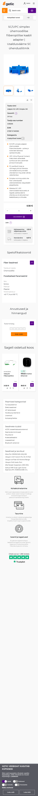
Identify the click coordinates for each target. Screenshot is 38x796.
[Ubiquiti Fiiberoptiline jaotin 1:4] (10, 362)
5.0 (23, 370)
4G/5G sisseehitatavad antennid (16, 430)
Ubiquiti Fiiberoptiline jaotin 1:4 (8, 375)
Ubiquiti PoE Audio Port (13, 463)
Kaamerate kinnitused (13, 433)
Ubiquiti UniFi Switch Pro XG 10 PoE (18, 457)
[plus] (31, 211)
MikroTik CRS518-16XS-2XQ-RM (16, 455)
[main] (9, 3)
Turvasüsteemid (11, 405)
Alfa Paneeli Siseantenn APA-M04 (17, 465)
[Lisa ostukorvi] (16, 387)
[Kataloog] (4, 10)
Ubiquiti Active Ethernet (25, 374)
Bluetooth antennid (12, 443)
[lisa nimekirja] (31, 100)
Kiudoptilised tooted (13, 17)
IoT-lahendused (10, 411)
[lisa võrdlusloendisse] (27, 100)
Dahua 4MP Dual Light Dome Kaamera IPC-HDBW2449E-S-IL (16, 469)
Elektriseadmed (10, 408)
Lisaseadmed (9, 441)
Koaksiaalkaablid (11, 438)
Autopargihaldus (11, 419)
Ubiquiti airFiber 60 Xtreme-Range (17, 460)
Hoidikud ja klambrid (12, 413)
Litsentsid (8, 416)
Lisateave (14, 776)
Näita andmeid (7, 788)
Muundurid (9, 435)
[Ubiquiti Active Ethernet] (27, 362)
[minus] (7, 211)
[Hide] (32, 263)
